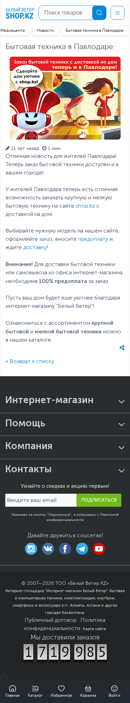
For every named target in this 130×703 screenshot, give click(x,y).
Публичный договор (50, 620)
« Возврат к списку (30, 361)
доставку (35, 247)
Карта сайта (94, 628)
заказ (45, 239)
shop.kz (85, 206)
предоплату (93, 239)
